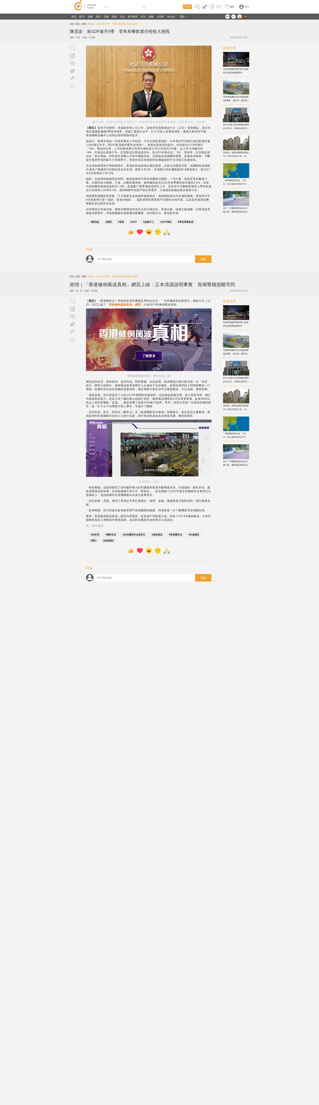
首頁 (73, 16)
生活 (143, 16)
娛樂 (151, 16)
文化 (122, 16)
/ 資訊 (77, 23)
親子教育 (132, 16)
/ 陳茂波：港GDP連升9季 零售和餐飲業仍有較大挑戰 (112, 23)
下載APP (187, 6)
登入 (247, 6)
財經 (114, 16)
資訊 (98, 16)
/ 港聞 (83, 23)
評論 (106, 16)
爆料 (232, 6)
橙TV (81, 16)
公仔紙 (160, 16)
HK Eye (171, 16)
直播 (90, 16)
